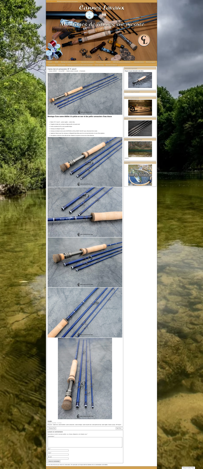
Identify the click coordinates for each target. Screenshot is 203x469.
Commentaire (51, 436)
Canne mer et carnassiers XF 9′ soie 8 (62, 69)
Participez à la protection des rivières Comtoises (80, 65)
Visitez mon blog (99, 65)
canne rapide (104, 424)
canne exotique (78, 424)
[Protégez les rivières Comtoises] (140, 149)
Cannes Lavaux (111, 424)
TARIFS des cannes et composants (121, 62)
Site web (50, 456)
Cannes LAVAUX (51, 1)
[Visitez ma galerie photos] (140, 108)
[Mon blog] (140, 175)
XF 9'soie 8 (118, 424)
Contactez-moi (51, 65)
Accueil (50, 62)
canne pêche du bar (96, 424)
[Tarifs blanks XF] (140, 128)
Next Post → (119, 428)
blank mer (55, 424)
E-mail (49, 452)
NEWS (56, 62)
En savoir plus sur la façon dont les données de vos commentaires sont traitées (89, 464)
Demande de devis (139, 62)
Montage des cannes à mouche (69, 62)
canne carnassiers (70, 424)
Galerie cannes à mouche (72, 71)
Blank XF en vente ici (111, 65)
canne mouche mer (87, 424)
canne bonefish (61, 424)
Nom (49, 448)
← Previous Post (51, 428)
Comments (82, 71)
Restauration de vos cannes (103, 62)
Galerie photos (61, 65)
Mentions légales (150, 62)
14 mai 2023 (61, 71)
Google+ (50, 421)
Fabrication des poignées (87, 62)
